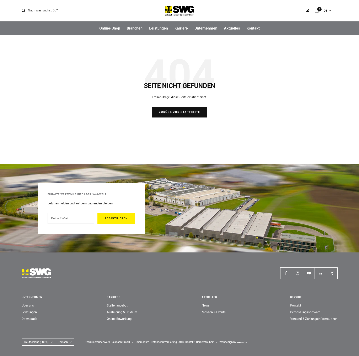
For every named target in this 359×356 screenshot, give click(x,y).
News (206, 305)
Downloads (29, 319)
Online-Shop (109, 28)
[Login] (308, 10)
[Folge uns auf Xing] (331, 273)
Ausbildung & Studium (122, 312)
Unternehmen (205, 28)
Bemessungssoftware (305, 312)
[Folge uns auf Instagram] (297, 273)
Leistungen (158, 28)
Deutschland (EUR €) (36, 342)
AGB (181, 342)
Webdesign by (227, 342)
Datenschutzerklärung (164, 342)
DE (325, 10)
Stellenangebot (117, 305)
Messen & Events (214, 312)
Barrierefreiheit (205, 342)
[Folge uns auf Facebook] (286, 273)
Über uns (28, 305)
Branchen (135, 28)
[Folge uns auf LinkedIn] (320, 273)
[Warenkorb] (317, 10)
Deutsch (63, 342)
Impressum (142, 342)
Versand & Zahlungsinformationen (313, 319)
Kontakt (253, 28)
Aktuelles (232, 28)
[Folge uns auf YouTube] (309, 273)
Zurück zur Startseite (179, 112)
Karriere (181, 28)
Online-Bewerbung (119, 319)
